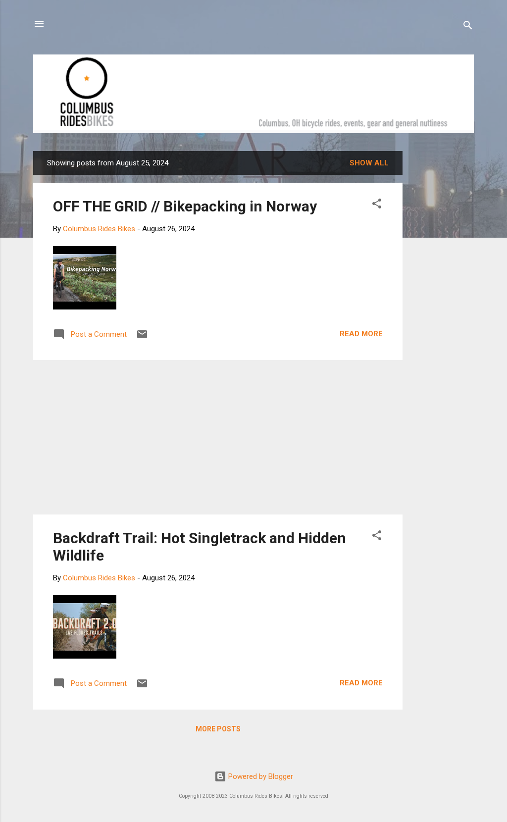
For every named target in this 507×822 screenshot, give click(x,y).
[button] (377, 205)
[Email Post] (142, 337)
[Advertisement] (440, 299)
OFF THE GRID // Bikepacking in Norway (185, 206)
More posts (218, 729)
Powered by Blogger (259, 776)
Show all (369, 162)
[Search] (468, 27)
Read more (361, 333)
